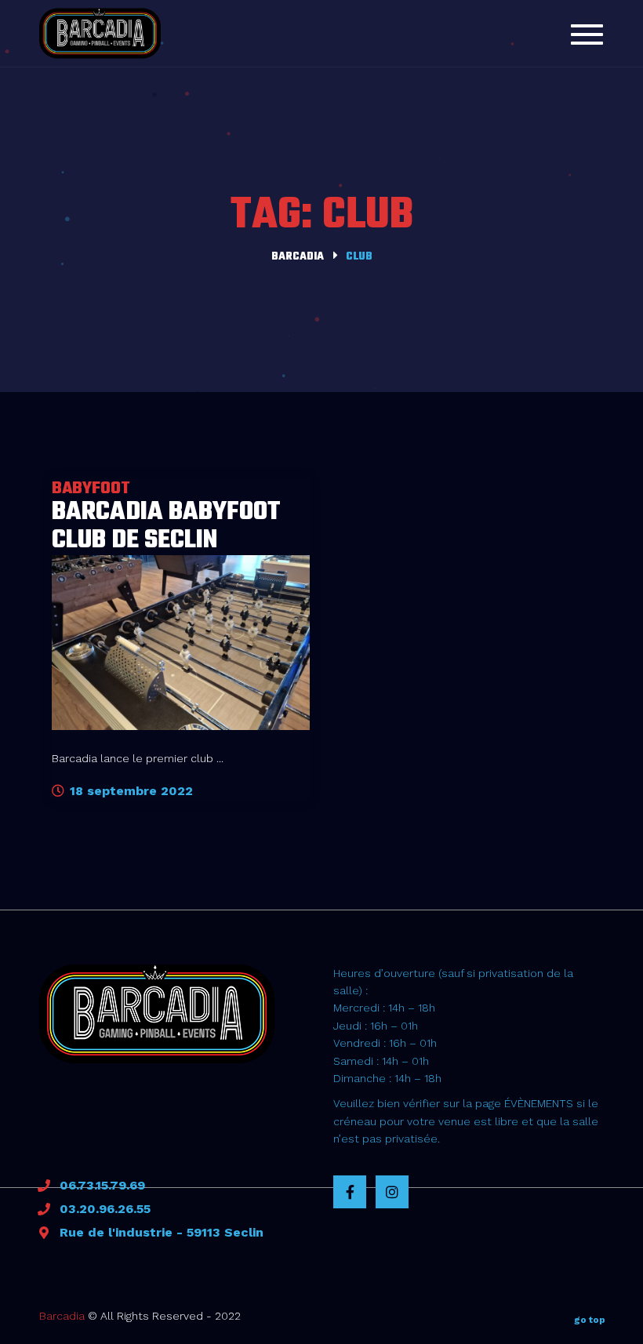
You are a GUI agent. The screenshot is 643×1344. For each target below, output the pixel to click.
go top (589, 1319)
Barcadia (62, 1315)
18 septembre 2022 (129, 790)
